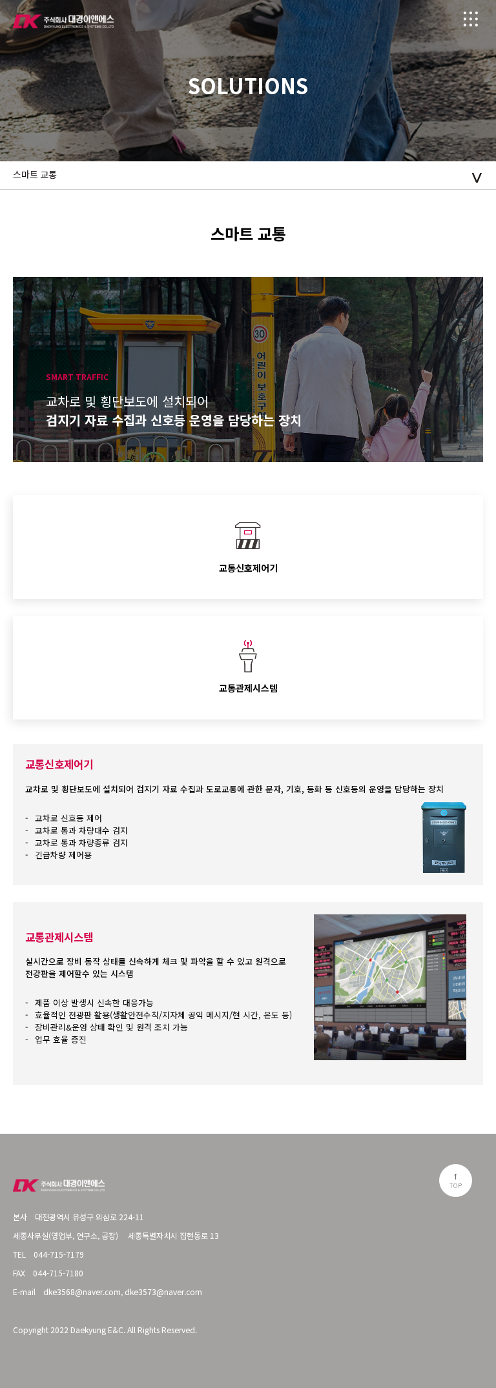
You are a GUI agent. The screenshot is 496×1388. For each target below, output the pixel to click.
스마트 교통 (35, 175)
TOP (456, 1184)
